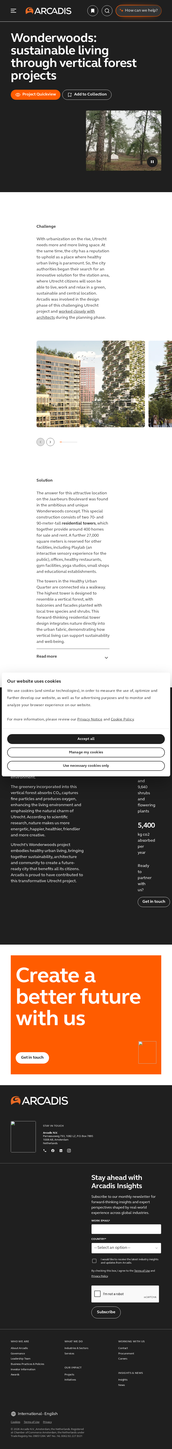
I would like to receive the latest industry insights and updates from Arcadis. (129, 1261)
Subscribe (106, 1312)
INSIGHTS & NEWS (130, 1373)
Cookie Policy (122, 719)
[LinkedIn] (60, 1149)
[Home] (48, 10)
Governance (18, 1353)
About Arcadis (19, 1348)
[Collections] (92, 10)
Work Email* (100, 1221)
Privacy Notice (89, 719)
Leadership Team (20, 1359)
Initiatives (70, 1380)
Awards (15, 1374)
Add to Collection (90, 95)
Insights (122, 1380)
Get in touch (153, 902)
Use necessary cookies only (86, 766)
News (121, 1385)
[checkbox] (94, 1261)
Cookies (15, 1422)
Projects (69, 1374)
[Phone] (44, 1149)
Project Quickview (39, 95)
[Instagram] (69, 1149)
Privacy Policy (99, 1276)
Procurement (126, 1353)
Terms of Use (142, 1271)
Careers (122, 1359)
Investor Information (23, 1369)
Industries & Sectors (76, 1348)
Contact (123, 1348)
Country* (98, 1239)
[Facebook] (52, 1149)
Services (69, 1353)
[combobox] (126, 1248)
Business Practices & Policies (27, 1364)
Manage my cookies (86, 752)
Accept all (86, 739)
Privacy (47, 1422)
